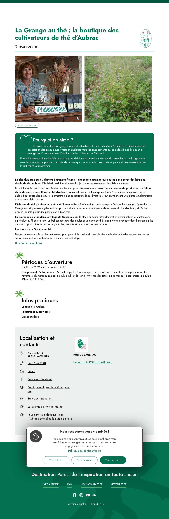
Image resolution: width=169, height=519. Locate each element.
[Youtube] (88, 495)
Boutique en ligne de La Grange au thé (49, 389)
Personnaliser (84, 460)
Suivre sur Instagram (40, 399)
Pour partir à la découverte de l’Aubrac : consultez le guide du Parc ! (50, 418)
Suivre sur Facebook (40, 379)
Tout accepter (113, 460)
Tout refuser (56, 460)
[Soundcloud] (94, 495)
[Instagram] (81, 495)
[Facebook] (75, 495)
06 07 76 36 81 (37, 363)
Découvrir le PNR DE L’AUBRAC (92, 362)
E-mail (31, 371)
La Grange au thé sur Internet (45, 407)
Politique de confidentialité (84, 451)
